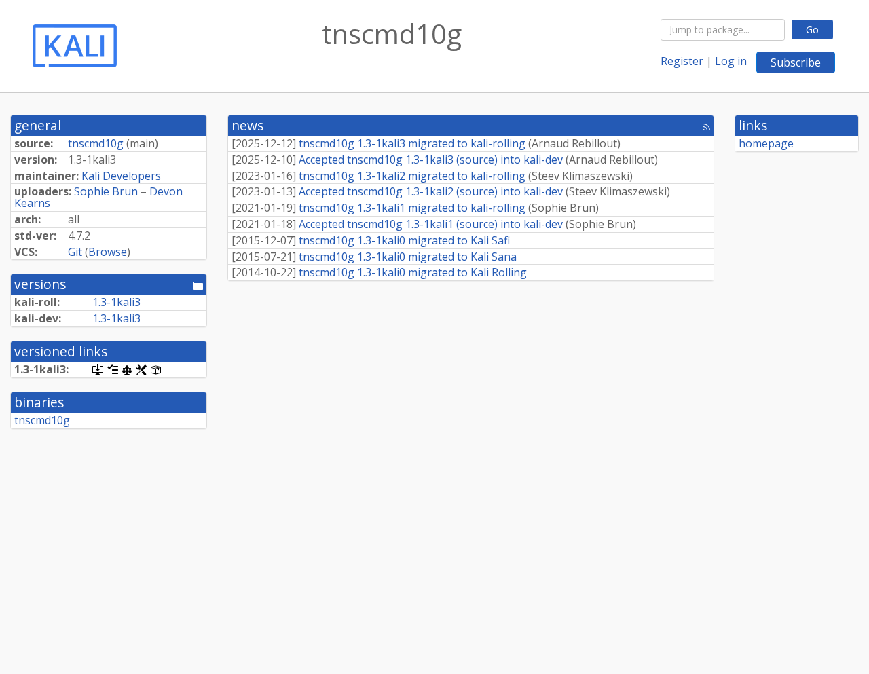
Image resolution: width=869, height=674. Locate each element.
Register (682, 61)
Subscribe (796, 62)
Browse (107, 251)
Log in (731, 61)
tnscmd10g (96, 143)
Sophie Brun (106, 191)
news (247, 125)
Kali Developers (121, 175)
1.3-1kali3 (116, 302)
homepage (766, 143)
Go (812, 29)
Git (75, 251)
